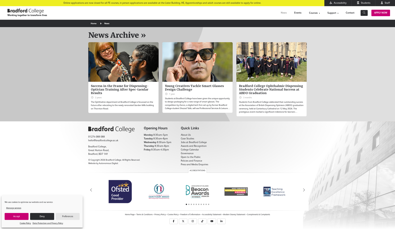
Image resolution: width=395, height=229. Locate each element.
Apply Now (380, 13)
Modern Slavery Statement (234, 215)
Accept (16, 216)
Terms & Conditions (144, 215)
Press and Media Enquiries (194, 164)
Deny (42, 216)
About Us (186, 135)
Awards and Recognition (194, 146)
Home (93, 23)
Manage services (13, 208)
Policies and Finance (191, 161)
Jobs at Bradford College (194, 142)
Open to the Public (191, 157)
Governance (187, 153)
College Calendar (190, 150)
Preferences (67, 216)
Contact (350, 13)
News (284, 13)
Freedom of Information (190, 215)
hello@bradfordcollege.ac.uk (103, 140)
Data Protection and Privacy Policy (48, 223)
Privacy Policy (160, 215)
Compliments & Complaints (258, 215)
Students (365, 3)
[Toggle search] (364, 13)
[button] (304, 190)
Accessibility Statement (211, 215)
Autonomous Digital (108, 163)
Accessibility (340, 3)
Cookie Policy (25, 223)
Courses (313, 13)
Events (297, 13)
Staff (386, 3)
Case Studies (187, 139)
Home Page (130, 215)
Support (331, 13)
